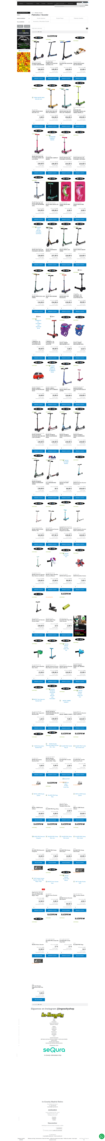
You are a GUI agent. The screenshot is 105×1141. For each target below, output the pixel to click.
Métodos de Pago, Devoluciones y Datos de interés (38, 1138)
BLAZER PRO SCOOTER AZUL (66, 64)
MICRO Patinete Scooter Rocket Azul (79, 483)
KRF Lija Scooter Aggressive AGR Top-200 (37, 987)
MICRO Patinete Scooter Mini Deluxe (66, 898)
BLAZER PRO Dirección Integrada (38, 851)
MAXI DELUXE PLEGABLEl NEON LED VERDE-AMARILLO (79, 111)
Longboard (54, 1027)
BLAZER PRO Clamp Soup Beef (65, 941)
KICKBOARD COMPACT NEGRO (52, 158)
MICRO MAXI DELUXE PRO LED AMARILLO (51, 112)
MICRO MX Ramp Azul (65, 575)
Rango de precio (21, 18)
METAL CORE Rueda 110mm (37, 808)
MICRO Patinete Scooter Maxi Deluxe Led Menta (38, 575)
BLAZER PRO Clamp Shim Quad (65, 851)
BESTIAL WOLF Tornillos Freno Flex (65, 805)
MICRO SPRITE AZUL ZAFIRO (65, 390)
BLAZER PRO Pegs (78, 944)
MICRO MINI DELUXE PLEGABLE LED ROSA (65, 158)
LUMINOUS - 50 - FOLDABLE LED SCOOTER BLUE (36, 343)
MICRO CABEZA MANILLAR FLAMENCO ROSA (52, 389)
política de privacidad (57, 1130)
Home (33, 12)
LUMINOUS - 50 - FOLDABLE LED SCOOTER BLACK (78, 296)
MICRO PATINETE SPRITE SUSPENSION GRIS (78, 436)
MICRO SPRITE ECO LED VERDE (38, 297)
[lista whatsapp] (79, 626)
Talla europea (20, 21)
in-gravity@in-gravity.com (52, 1106)
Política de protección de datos (56, 1138)
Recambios (54, 1034)
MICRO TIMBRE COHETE (66, 714)
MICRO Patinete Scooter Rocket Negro (38, 620)
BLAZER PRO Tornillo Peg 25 (65, 760)
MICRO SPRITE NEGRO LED (79, 250)
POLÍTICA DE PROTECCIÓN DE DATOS (54, 1043)
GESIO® (21, 1139)
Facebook (54, 1117)
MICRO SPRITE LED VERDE (65, 250)
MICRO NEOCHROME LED (51, 297)
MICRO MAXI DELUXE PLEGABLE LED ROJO (38, 250)
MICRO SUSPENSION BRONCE (51, 250)
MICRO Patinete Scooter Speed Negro (52, 530)
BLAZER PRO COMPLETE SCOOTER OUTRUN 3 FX (51, 63)
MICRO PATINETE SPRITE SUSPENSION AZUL (65, 436)
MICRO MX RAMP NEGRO (64, 483)
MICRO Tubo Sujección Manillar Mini (38, 713)
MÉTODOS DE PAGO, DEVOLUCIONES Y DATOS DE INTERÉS (54, 1039)
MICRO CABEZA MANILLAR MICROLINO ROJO (38, 389)
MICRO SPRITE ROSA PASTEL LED (37, 530)
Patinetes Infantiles (78, 18)
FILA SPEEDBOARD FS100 (51, 483)
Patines (54, 1026)
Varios (54, 1035)
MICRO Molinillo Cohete (79, 575)
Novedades (54, 1021)
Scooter (54, 1030)
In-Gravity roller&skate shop (52, 1055)
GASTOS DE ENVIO (54, 1037)
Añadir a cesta (38, 78)
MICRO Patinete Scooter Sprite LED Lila (66, 667)
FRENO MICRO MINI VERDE (65, 205)
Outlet (54, 1020)
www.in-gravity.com (58, 1136)
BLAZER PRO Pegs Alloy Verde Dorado (66, 620)
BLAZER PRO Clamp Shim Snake (78, 851)
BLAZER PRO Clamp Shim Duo (51, 851)
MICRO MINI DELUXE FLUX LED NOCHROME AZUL (38, 204)
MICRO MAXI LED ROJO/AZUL (64, 297)
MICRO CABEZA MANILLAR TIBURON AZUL (78, 666)
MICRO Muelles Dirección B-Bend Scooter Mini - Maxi (51, 760)
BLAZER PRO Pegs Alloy (52, 808)
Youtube (54, 1119)
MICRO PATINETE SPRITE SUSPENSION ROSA (51, 436)
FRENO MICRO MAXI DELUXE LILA (37, 112)
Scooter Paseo (59, 18)
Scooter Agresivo (41, 18)
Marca (18, 14)
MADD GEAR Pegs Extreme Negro (50, 620)
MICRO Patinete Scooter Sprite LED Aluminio (79, 530)
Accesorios (54, 1033)
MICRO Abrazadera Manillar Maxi (37, 760)
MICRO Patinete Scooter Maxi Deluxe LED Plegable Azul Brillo (66, 529)
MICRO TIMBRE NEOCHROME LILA (64, 343)
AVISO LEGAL (54, 1040)
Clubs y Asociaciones (54, 1023)
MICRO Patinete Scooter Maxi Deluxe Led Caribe (52, 667)
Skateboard (54, 1029)
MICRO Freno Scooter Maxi (51, 896)
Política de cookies (67, 1138)
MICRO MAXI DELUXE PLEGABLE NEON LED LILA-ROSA (38, 158)
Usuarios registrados (82, 3)
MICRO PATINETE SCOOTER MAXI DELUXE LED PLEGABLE (38, 436)
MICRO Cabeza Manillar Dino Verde (38, 667)
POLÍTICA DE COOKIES (54, 1041)
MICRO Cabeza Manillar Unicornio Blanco (52, 575)
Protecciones (54, 1031)
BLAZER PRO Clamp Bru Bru (52, 941)
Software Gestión (21, 1138)
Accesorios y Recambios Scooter (41, 21)
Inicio (54, 1019)
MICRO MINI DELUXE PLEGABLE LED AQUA (79, 158)
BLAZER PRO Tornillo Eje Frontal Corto (79, 760)
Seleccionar (38, 820)
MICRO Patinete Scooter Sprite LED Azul (79, 713)
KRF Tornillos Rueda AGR (78, 896)
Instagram (54, 1118)
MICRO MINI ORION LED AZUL (52, 205)
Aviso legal (74, 1138)
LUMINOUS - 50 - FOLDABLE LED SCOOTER (50, 343)
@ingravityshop (65, 1008)
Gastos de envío (52, 1139)
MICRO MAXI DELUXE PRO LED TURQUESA (65, 112)
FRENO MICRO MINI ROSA (78, 205)
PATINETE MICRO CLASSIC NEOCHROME (38, 64)
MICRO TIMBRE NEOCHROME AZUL (78, 343)
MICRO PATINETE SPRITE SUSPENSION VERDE (37, 483)
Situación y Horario (54, 1024)
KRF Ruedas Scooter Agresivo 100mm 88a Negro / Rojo (37, 894)
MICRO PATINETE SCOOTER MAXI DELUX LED (79, 389)
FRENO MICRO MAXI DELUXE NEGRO (78, 64)
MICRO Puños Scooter (38, 944)
